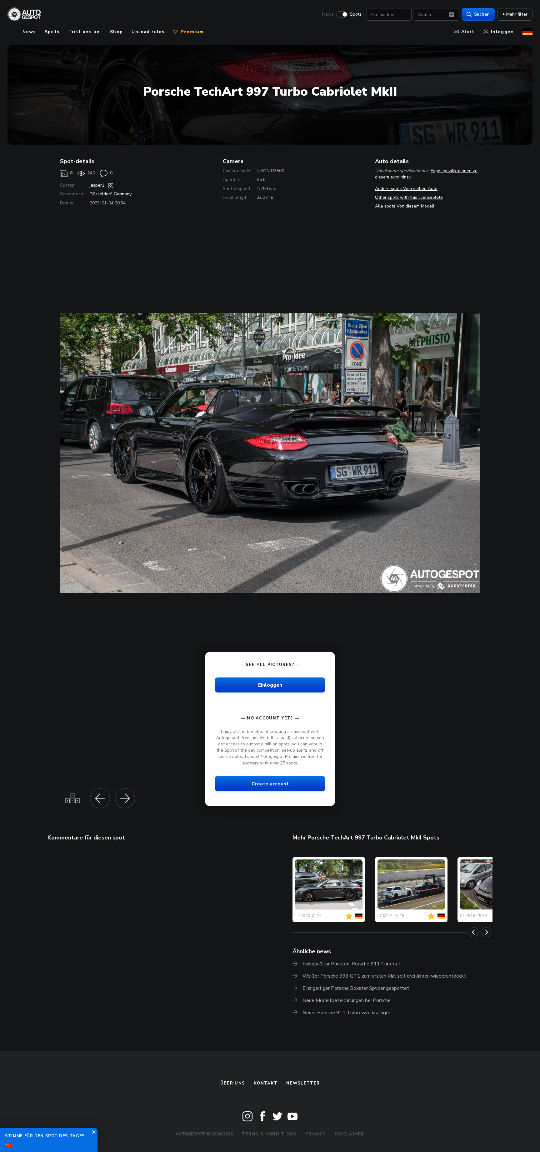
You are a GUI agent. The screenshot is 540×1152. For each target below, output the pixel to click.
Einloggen (270, 684)
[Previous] (474, 932)
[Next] (486, 932)
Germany (123, 194)
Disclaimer (349, 1134)
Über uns (232, 1083)
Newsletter (303, 1083)
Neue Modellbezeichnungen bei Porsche (346, 1000)
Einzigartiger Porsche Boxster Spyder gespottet (355, 988)
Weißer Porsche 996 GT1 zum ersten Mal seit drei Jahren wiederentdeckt (384, 976)
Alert (468, 32)
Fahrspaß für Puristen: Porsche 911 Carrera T (352, 963)
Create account (270, 783)
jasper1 (97, 185)
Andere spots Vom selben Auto (406, 189)
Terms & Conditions (269, 1134)
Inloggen (502, 32)
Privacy (315, 1134)
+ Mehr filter (515, 14)
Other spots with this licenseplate (409, 197)
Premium (191, 32)
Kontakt (266, 1083)
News (328, 14)
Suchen (482, 14)
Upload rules (148, 32)
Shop (116, 32)
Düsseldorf (101, 194)
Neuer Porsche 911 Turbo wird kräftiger (346, 1012)
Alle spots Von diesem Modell (404, 206)
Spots (356, 14)
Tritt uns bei (84, 32)
